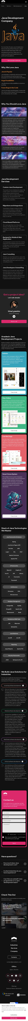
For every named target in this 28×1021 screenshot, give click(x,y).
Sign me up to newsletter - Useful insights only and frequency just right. (15, 837)
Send (14, 843)
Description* (6, 824)
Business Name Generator (14, 988)
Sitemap (14, 986)
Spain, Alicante (14, 969)
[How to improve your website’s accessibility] (14, 928)
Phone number (7, 820)
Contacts (14, 957)
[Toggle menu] (26, 2)
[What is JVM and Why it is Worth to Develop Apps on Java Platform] (14, 914)
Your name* (6, 813)
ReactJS (9, 570)
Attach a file (18, 834)
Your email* (6, 816)
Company (14, 951)
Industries (14, 945)
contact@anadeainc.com (14, 962)
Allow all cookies (13, 1018)
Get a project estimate (14, 60)
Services (14, 948)
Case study (14, 392)
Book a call (14, 321)
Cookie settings (14, 1014)
